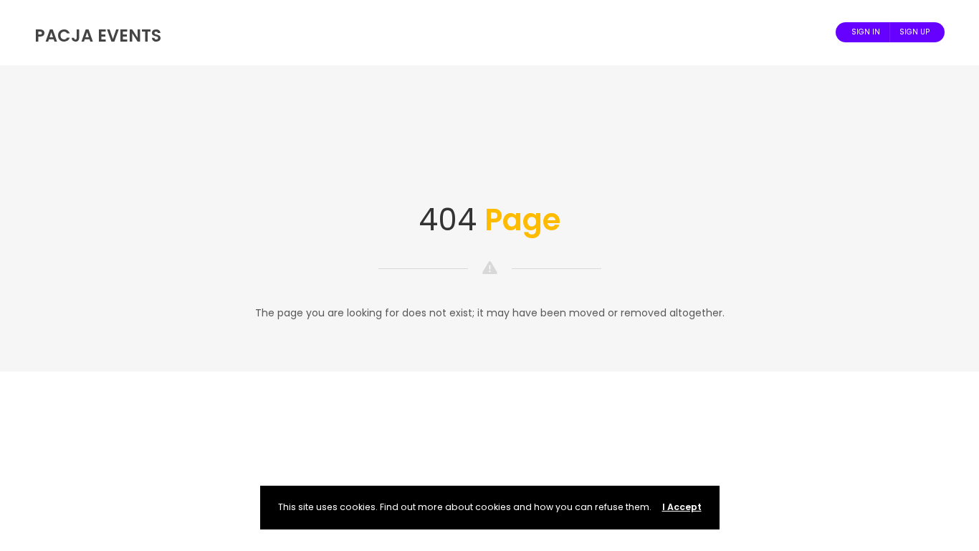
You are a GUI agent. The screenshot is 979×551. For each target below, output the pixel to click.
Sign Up (914, 32)
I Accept (682, 507)
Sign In (865, 32)
